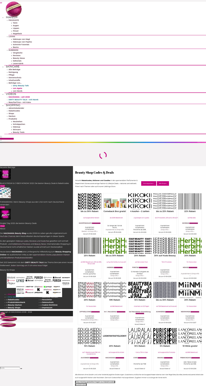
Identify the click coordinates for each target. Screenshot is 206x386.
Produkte (13, 119)
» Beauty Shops (13, 308)
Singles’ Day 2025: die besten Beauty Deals (18, 223)
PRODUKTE (14, 20)
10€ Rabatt (114, 300)
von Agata (17, 88)
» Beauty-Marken (14, 305)
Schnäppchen (19, 124)
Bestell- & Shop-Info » (90, 231)
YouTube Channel (7, 236)
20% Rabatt (140, 256)
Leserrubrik (18, 63)
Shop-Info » (165, 229)
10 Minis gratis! (190, 346)
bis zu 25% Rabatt (165, 211)
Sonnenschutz (15, 77)
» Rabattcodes (12, 300)
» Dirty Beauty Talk (15, 297)
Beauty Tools (18, 132)
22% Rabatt (190, 211)
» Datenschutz (47, 302)
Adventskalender (16, 108)
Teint (15, 23)
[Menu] (1, 137)
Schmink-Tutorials (21, 44)
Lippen (16, 28)
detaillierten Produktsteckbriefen (18, 258)
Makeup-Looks (22, 241)
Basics (16, 47)
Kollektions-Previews (21, 244)
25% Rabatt (89, 256)
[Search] (1, 140)
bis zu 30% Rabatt (89, 211)
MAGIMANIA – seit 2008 (19, 97)
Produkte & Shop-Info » (89, 320)
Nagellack (17, 34)
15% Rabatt (139, 300)
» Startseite (11, 294)
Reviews (16, 55)
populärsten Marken (61, 255)
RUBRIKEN (13, 50)
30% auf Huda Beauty (165, 256)
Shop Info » (190, 231)
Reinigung (13, 72)
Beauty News (19, 58)
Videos (11, 94)
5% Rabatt (165, 346)
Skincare (12, 66)
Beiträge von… (15, 83)
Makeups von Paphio (22, 42)
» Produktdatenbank (15, 302)
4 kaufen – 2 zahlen (139, 211)
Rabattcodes (14, 111)
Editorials (17, 61)
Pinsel (15, 31)
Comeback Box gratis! (115, 211)
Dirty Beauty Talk (21, 86)
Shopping (13, 105)
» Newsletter (46, 300)
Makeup (12, 17)
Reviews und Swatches (39, 241)
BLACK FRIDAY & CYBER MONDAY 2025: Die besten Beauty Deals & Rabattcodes (34, 183)
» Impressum (46, 308)
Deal (2, 186)
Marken (12, 116)
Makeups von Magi (21, 39)
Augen (16, 25)
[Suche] (21, 368)
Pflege (11, 75)
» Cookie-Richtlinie (49, 305)
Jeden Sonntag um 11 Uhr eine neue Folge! (29, 265)
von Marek (17, 91)
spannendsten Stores (42, 255)
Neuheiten (17, 121)
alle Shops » (163, 183)
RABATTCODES (7, 139)
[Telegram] (1, 3)
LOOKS (12, 36)
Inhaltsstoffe (14, 80)
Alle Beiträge (14, 69)
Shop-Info (115, 366)
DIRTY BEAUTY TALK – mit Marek (23, 100)
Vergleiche (17, 53)
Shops (11, 113)
